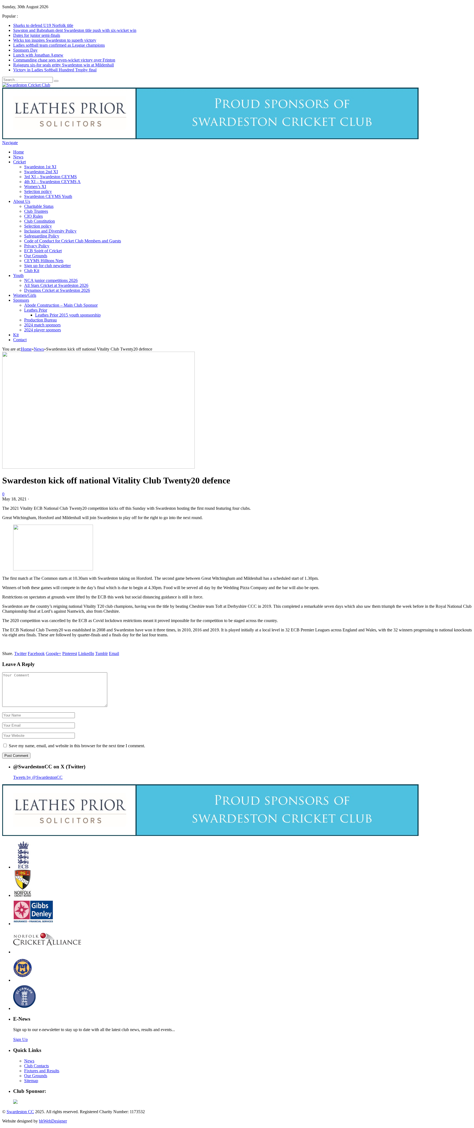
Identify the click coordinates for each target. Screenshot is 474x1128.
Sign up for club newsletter (47, 265)
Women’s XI (35, 186)
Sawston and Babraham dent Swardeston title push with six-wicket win (74, 30)
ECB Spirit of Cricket (43, 250)
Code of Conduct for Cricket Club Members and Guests (72, 241)
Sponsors (21, 300)
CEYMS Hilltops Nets (43, 260)
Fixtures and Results (41, 1070)
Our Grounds (35, 255)
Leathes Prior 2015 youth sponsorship (68, 315)
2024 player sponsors (42, 330)
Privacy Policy (36, 245)
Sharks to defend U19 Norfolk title (43, 25)
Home (18, 152)
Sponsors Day (25, 50)
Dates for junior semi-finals (36, 35)
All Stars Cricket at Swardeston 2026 (56, 285)
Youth (18, 275)
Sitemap (31, 1080)
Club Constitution (39, 221)
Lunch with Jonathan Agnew (38, 55)
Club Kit (31, 270)
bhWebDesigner (53, 1121)
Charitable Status (38, 206)
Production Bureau (40, 320)
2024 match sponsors (42, 325)
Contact (20, 339)
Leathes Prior (35, 310)
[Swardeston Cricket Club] (26, 85)
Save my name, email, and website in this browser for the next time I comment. (77, 745)
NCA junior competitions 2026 (51, 280)
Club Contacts (36, 1065)
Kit (16, 334)
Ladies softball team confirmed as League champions (59, 45)
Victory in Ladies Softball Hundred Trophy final (55, 70)
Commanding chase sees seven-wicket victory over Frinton (64, 60)
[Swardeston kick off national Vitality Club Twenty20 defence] (98, 467)
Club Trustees (36, 211)
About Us (21, 201)
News (18, 157)
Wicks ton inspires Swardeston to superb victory (54, 40)
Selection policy (38, 191)
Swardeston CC (20, 1111)
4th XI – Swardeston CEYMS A (52, 181)
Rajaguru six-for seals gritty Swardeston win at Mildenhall (63, 65)
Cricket (19, 161)
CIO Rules (33, 216)
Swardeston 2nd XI (41, 171)
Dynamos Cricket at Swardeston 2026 (57, 290)
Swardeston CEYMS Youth (48, 196)
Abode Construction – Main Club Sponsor (61, 305)
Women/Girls (24, 295)
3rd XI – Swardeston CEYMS (50, 176)
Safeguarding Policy (41, 236)
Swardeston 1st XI (40, 166)
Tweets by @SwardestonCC (38, 777)
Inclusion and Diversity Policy (50, 231)
